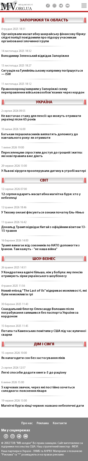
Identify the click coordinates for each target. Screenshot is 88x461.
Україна (44, 102)
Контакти (60, 423)
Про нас (27, 423)
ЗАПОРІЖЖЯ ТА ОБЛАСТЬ (44, 20)
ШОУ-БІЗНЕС (44, 259)
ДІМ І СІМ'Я (44, 344)
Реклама (43, 423)
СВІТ (44, 180)
